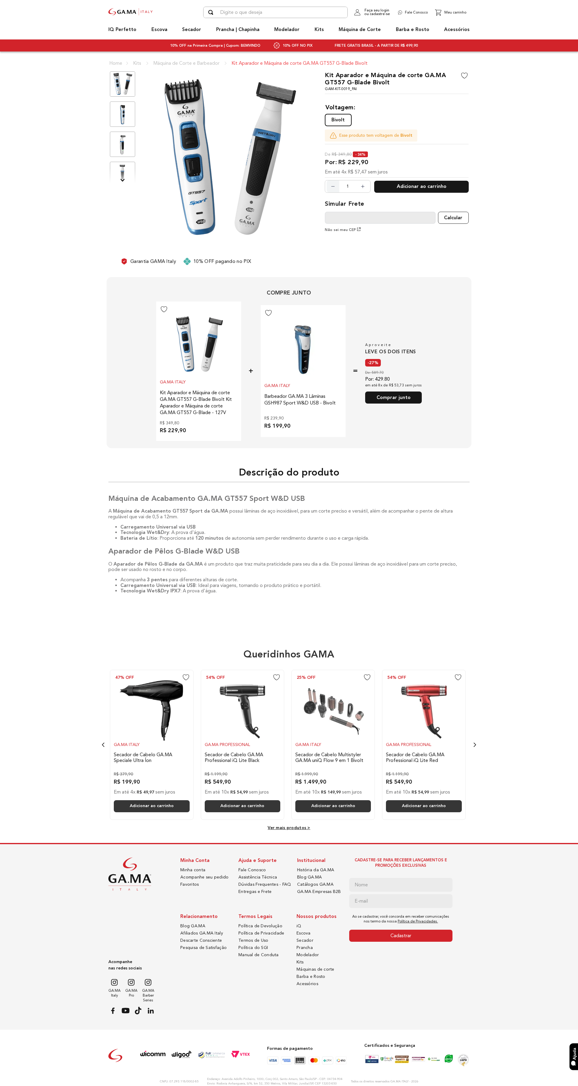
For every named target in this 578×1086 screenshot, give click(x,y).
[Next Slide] (474, 745)
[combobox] (275, 12)
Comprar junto (394, 397)
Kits (137, 63)
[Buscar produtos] (212, 12)
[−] (333, 186)
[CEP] (380, 212)
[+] (362, 186)
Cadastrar (400, 935)
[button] (338, 119)
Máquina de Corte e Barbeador (186, 63)
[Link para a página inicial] (115, 63)
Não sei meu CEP (340, 230)
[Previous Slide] (103, 745)
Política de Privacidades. (418, 921)
